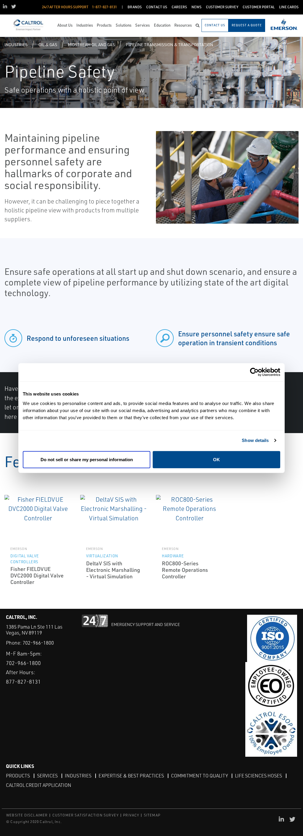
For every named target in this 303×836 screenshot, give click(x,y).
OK (216, 459)
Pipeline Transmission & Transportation (169, 44)
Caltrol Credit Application (38, 785)
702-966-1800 (38, 643)
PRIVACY (131, 815)
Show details (255, 440)
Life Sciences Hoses (258, 776)
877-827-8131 (23, 681)
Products (18, 776)
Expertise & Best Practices (131, 776)
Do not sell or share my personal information (87, 459)
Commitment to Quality (199, 776)
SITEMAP (152, 815)
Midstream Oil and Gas (91, 44)
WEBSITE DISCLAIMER (27, 815)
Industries (16, 44)
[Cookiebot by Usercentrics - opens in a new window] (254, 372)
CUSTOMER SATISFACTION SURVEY (85, 815)
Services (47, 776)
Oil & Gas (47, 44)
